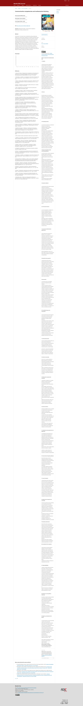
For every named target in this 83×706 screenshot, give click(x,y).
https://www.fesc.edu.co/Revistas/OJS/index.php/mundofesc (26, 687)
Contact (39, 5)
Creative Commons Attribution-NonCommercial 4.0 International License (48, 54)
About (23, 5)
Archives (19, 8)
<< (15, 678)
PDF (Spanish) (45, 34)
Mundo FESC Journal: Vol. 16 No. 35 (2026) (29, 676)
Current (18, 5)
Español (57, 12)
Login (68, 0)
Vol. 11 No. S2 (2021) (24, 8)
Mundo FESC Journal (19, 3)
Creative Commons (31, 692)
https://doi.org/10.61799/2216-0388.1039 (23, 25)
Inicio (14, 5)
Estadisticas (35, 5)
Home (16, 8)
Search (67, 5)
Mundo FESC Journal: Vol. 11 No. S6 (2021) (31, 665)
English (57, 11)
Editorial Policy (28, 5)
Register (65, 0)
